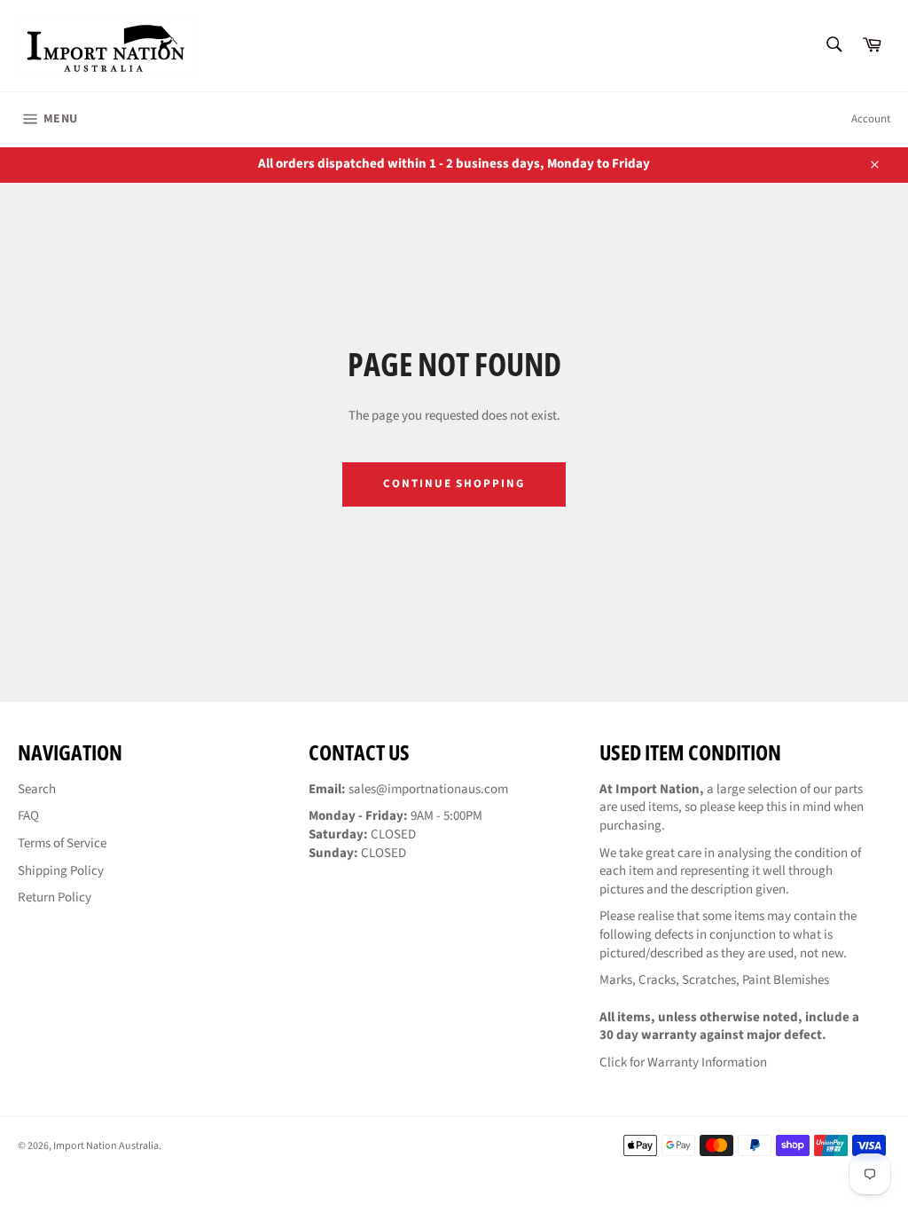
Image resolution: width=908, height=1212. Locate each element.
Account (870, 119)
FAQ (28, 816)
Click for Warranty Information (683, 1062)
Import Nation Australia (106, 1145)
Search (37, 789)
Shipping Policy (61, 871)
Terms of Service (62, 843)
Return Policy (54, 897)
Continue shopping (454, 484)
